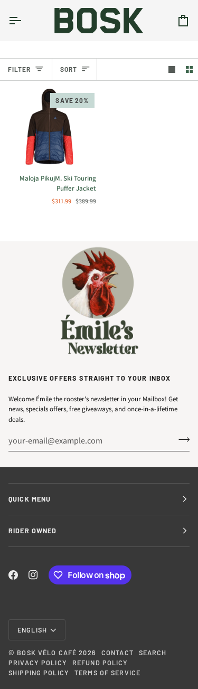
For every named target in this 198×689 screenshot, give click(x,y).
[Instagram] (33, 575)
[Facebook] (13, 575)
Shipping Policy (38, 672)
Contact (117, 652)
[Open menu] (24, 20)
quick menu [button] (29, 499)
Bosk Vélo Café (47, 652)
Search (153, 652)
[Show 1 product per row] (172, 69)
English (32, 630)
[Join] (181, 439)
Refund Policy (100, 662)
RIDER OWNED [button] (32, 530)
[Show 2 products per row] (189, 69)
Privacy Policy (37, 662)
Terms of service (107, 672)
